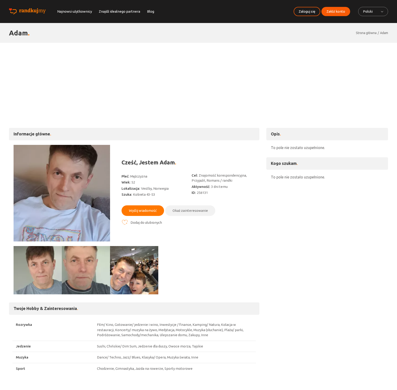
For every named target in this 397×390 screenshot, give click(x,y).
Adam (384, 33)
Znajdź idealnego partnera (119, 11)
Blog (150, 11)
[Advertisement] (198, 77)
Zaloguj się (307, 11)
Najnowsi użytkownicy (74, 11)
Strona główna (366, 33)
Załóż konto (335, 11)
